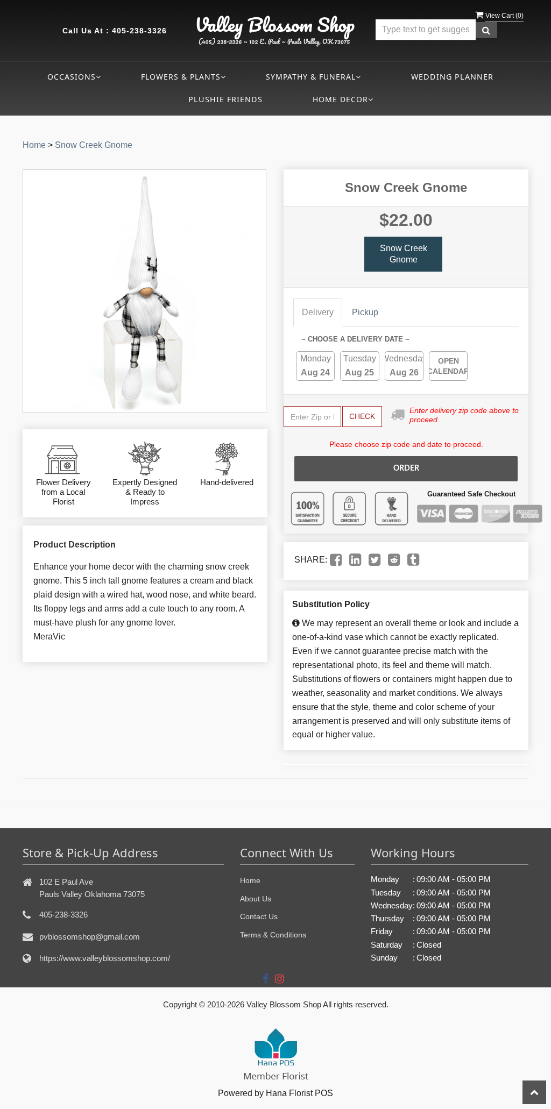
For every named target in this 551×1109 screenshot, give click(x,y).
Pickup (365, 312)
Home (34, 145)
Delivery (318, 312)
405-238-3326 (139, 30)
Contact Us (259, 916)
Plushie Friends (225, 99)
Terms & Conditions (273, 934)
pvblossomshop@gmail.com (89, 936)
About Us (255, 898)
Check (362, 416)
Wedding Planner (452, 77)
